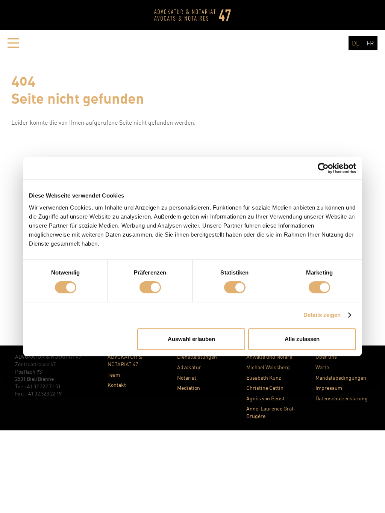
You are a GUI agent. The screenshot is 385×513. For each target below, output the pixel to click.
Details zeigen (322, 315)
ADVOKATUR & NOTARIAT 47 (125, 360)
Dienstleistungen (197, 356)
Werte (322, 367)
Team (114, 374)
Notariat (186, 377)
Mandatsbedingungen (340, 377)
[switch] (150, 287)
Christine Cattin (264, 388)
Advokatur (189, 367)
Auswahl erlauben (191, 339)
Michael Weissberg (268, 367)
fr (370, 43)
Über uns (326, 356)
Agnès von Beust (265, 398)
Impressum (328, 388)
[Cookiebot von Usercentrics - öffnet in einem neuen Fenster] (323, 168)
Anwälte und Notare (269, 356)
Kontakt (117, 385)
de (356, 43)
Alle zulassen (302, 339)
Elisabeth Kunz (263, 377)
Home (192, 15)
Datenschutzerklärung (341, 398)
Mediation (188, 388)
